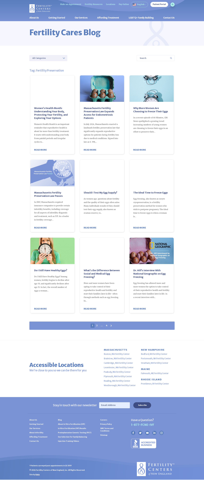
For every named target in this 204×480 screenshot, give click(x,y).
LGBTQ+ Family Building (141, 18)
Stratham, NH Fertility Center (154, 363)
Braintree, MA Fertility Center (118, 358)
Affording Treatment (108, 18)
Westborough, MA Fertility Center (120, 385)
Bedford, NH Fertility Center (154, 354)
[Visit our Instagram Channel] (161, 433)
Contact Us (169, 18)
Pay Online (124, 4)
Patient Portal (159, 4)
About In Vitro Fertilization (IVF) (71, 424)
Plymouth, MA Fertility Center (118, 376)
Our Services (81, 18)
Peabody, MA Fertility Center (117, 372)
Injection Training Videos (68, 441)
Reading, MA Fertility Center (117, 381)
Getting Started (56, 18)
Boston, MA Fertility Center (117, 354)
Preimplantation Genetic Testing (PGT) (74, 433)
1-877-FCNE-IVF (142, 425)
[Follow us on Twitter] (140, 433)
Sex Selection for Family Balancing (72, 437)
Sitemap (103, 435)
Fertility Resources (93, 4)
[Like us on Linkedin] (154, 433)
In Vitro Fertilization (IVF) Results (72, 428)
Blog (60, 420)
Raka (38, 475)
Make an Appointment (70, 4)
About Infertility (36, 433)
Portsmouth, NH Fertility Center (156, 358)
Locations (110, 4)
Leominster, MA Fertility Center (119, 367)
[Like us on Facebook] (133, 433)
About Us (34, 18)
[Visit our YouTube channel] (147, 433)
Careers (103, 420)
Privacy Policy (106, 424)
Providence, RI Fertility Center (155, 383)
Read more (40, 149)
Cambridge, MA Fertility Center (118, 363)
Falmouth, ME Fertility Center (155, 373)
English (140, 4)
